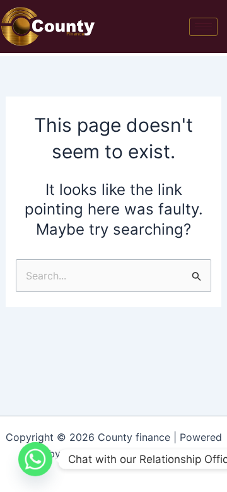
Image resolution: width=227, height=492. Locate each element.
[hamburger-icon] (203, 27)
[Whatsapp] (35, 459)
